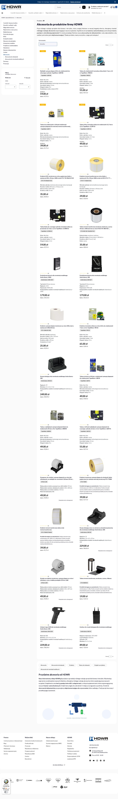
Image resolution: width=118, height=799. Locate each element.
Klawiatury (6, 48)
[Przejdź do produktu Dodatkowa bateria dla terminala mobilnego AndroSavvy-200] (96, 264)
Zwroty (6, 753)
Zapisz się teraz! (75, 2)
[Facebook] (90, 760)
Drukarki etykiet (8, 39)
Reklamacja (7, 748)
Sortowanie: (42, 40)
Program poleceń (30, 751)
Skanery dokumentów (9, 50)
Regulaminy (70, 748)
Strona (107, 45)
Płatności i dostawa (9, 746)
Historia (69, 746)
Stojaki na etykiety (99, 665)
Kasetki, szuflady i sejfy (10, 25)
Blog (5, 743)
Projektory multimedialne (10, 45)
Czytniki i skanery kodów (10, 23)
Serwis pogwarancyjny (10, 751)
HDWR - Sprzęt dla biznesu (7, 17)
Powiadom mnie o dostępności (66, 500)
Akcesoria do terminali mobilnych (14, 59)
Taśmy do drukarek (84, 665)
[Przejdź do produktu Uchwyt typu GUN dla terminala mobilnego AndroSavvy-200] (57, 615)
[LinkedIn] (104, 760)
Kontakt (69, 743)
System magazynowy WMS (53, 743)
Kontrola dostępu (8, 34)
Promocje (6, 63)
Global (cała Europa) (52, 741)
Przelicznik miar (29, 743)
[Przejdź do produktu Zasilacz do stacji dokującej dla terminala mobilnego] (96, 615)
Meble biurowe (7, 32)
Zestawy (5, 61)
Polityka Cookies (72, 753)
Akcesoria (43, 665)
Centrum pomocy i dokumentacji (13, 741)
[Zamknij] (115, 2)
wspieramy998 (71, 759)
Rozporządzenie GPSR (73, 756)
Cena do (21, 83)
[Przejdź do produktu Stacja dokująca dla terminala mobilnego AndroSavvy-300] (57, 365)
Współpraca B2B (30, 753)
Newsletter (28, 759)
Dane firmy (70, 741)
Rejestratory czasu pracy (10, 30)
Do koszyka (71, 96)
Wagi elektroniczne (8, 27)
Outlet (5, 52)
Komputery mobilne (9, 43)
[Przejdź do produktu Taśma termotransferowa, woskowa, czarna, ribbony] (96, 567)
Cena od (7, 83)
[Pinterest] (100, 760)
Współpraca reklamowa (31, 748)
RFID (4, 36)
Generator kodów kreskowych (33, 741)
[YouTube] (93, 760)
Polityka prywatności (73, 751)
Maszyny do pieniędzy (9, 41)
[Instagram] (97, 760)
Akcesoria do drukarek (11, 57)
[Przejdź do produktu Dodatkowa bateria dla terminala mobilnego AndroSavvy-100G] (57, 264)
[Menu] (9, 779)
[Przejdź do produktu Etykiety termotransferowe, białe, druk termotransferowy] (57, 516)
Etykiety (71, 665)
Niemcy (48, 746)
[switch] (6, 792)
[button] (84, 7)
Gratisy (27, 756)
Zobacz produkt (108, 500)
